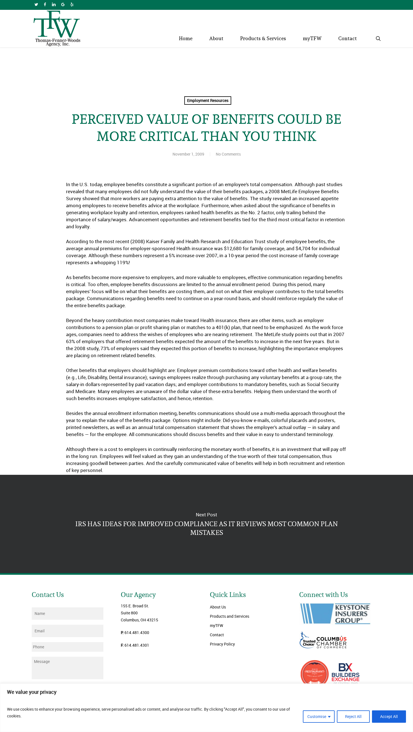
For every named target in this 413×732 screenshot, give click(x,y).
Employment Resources (207, 100)
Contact (217, 634)
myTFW (216, 625)
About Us (218, 607)
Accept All (389, 716)
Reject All (353, 716)
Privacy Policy (222, 644)
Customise (316, 716)
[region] (206, 707)
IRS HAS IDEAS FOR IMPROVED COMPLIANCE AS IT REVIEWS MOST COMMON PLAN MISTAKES (206, 524)
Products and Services (229, 616)
